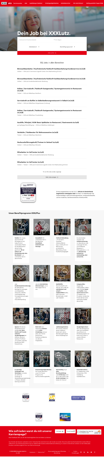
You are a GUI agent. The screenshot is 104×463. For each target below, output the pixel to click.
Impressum (32, 452)
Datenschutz (41, 452)
